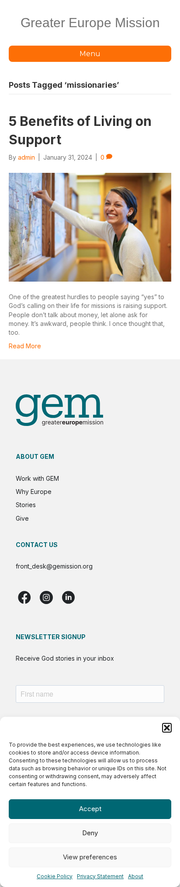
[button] (167, 727)
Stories (26, 504)
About (135, 876)
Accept (90, 809)
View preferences (90, 857)
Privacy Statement (100, 876)
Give (22, 518)
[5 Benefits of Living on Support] (90, 226)
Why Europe (34, 491)
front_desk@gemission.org (54, 566)
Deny (90, 833)
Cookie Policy (55, 876)
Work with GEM (37, 478)
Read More (25, 346)
